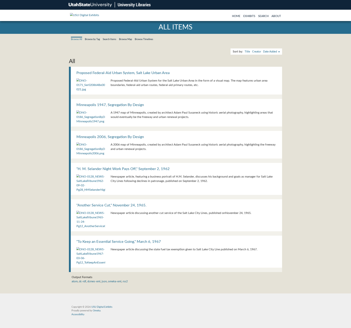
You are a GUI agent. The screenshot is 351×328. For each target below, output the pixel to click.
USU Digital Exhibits (101, 307)
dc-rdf (82, 281)
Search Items (109, 39)
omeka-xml (114, 281)
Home (236, 16)
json (104, 281)
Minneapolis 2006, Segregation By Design (110, 137)
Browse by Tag (92, 39)
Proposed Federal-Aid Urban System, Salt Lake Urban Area (123, 73)
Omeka (96, 311)
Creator (256, 51)
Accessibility (77, 314)
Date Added (270, 51)
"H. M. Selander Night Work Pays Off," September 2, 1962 (123, 169)
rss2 (125, 281)
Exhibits (249, 16)
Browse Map (125, 39)
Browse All (76, 39)
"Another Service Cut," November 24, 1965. (111, 205)
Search (263, 16)
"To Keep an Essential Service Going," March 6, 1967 (118, 242)
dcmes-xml (93, 281)
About (276, 16)
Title (247, 51)
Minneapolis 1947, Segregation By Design (110, 105)
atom (75, 281)
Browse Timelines (144, 39)
